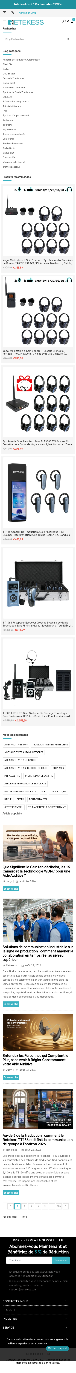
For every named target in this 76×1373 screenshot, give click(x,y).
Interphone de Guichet (14, 162)
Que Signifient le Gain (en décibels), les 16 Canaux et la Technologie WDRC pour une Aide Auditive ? (36, 871)
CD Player (58, 768)
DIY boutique (58, 791)
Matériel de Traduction (14, 87)
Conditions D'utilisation (39, 1276)
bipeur (8, 799)
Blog (24, 1217)
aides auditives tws (16, 744)
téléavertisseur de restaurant (47, 807)
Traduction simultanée (14, 134)
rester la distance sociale (20, 791)
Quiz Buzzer (9, 74)
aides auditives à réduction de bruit (26, 768)
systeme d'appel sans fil (39, 776)
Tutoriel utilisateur (12, 106)
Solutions (7, 97)
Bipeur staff (8, 153)
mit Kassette (12, 776)
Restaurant (8, 120)
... (52, 1206)
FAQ (5, 111)
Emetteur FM (9, 157)
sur (43, 791)
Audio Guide (9, 148)
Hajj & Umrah (9, 129)
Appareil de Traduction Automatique (21, 60)
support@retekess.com (22, 1289)
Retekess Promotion (13, 143)
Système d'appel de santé (16, 115)
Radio (6, 69)
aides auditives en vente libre (50, 744)
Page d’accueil (10, 1217)
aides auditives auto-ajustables (23, 752)
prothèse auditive (11, 167)
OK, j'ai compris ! (57, 1348)
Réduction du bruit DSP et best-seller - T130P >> (38, 4)
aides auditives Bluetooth (20, 760)
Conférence (8, 139)
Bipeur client (9, 83)
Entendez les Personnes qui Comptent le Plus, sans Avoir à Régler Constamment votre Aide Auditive (35, 1059)
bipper (20, 799)
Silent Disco (8, 64)
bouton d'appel (38, 799)
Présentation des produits (16, 101)
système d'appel (13, 807)
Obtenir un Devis (27, 13)
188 (59, 1206)
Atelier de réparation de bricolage (25, 783)
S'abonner (61, 1260)
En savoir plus (11, 888)
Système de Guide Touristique (18, 92)
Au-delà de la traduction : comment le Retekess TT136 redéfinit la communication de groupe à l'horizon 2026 (38, 1139)
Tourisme (7, 125)
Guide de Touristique (13, 78)
